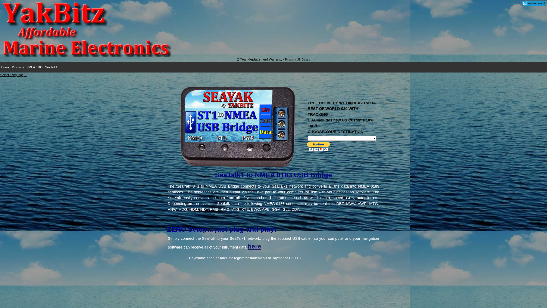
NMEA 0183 (34, 67)
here (254, 246)
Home (5, 67)
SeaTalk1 (51, 67)
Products (18, 67)
